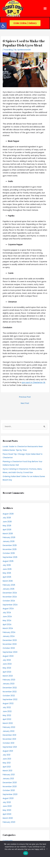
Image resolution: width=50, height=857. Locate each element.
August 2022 (8, 703)
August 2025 (8, 561)
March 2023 (8, 676)
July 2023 (7, 660)
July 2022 (7, 707)
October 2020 (9, 790)
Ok (25, 853)
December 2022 (10, 687)
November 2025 (10, 549)
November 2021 (9, 739)
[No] (47, 849)
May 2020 (7, 810)
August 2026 (8, 514)
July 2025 (7, 565)
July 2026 (7, 517)
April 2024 (7, 624)
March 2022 (8, 723)
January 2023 (8, 683)
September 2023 (10, 652)
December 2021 (9, 735)
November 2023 (10, 644)
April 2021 (7, 767)
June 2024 (7, 616)
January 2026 (8, 541)
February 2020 (9, 822)
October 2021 (8, 743)
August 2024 (8, 608)
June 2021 (7, 759)
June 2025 (7, 569)
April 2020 (7, 814)
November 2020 (10, 786)
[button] (3, 25)
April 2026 (7, 529)
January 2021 (8, 778)
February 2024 (9, 632)
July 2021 (6, 755)
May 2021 (7, 763)
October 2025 (9, 553)
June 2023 (7, 664)
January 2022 (8, 731)
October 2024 (9, 601)
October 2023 (9, 648)
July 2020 (7, 802)
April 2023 (7, 672)
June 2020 (7, 806)
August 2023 (8, 656)
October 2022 (9, 695)
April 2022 (7, 719)
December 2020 (10, 782)
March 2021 (7, 770)
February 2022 (9, 727)
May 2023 (7, 668)
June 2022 (7, 711)
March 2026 (8, 533)
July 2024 (7, 612)
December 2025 (10, 545)
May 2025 (7, 573)
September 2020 (10, 794)
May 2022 (7, 715)
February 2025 (9, 585)
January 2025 (8, 589)
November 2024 (10, 597)
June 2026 (7, 521)
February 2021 (9, 774)
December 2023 (10, 640)
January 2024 (9, 636)
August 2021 (8, 751)
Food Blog (8, 50)
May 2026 (7, 525)
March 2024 (8, 628)
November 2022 (10, 691)
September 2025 (10, 557)
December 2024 (10, 593)
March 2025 (8, 581)
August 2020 (8, 798)
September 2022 (10, 699)
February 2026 (9, 537)
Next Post (25, 403)
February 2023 (9, 680)
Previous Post (25, 397)
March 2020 (8, 818)
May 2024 (7, 620)
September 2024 (10, 605)
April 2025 (7, 577)
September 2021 (10, 747)
